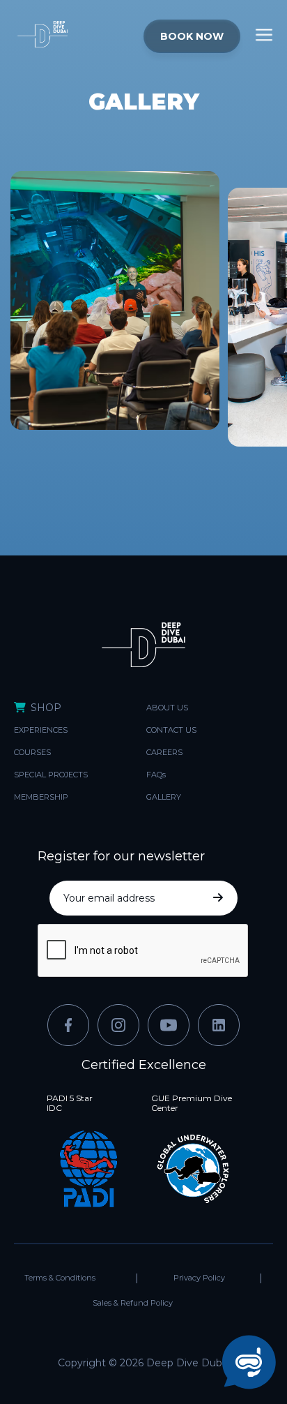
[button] (264, 35)
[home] (81, 35)
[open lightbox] (114, 337)
